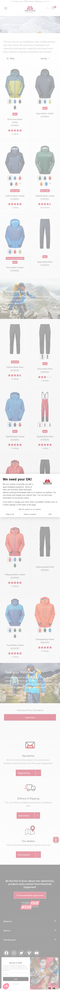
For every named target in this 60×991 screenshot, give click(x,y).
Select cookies (30, 514)
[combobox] (51, 988)
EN (53, 988)
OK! (50, 514)
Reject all (10, 514)
